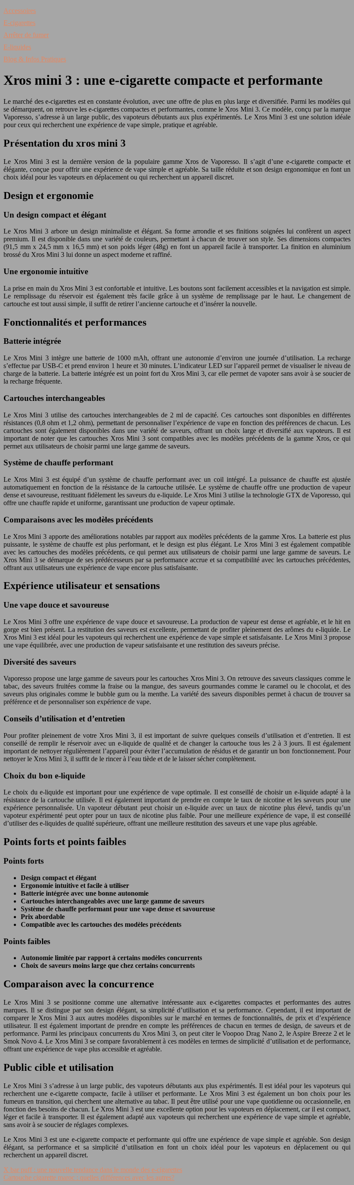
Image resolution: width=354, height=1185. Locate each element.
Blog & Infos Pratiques (34, 59)
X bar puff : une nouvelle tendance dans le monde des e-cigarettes (92, 1169)
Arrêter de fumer (26, 34)
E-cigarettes (19, 22)
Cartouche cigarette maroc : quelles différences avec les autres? (88, 1177)
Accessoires (19, 10)
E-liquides (17, 47)
